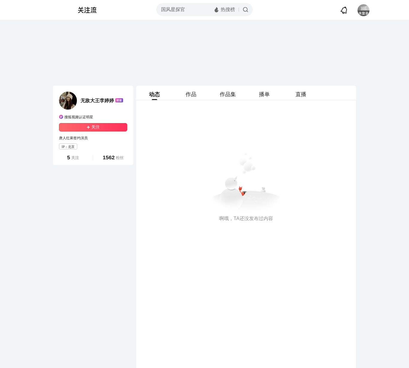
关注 (95, 127)
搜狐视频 (56, 9)
